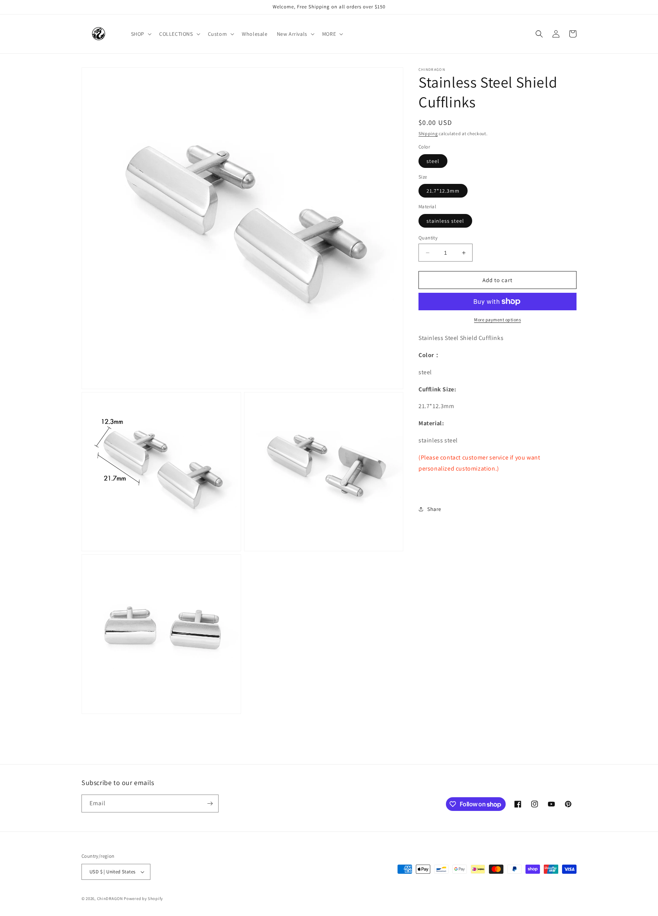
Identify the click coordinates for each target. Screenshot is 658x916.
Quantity (428, 238)
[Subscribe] (209, 803)
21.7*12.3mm (443, 190)
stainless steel (445, 220)
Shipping (428, 133)
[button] (140, 34)
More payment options (497, 319)
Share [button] (434, 509)
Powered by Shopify (143, 898)
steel (432, 161)
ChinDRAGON (110, 898)
